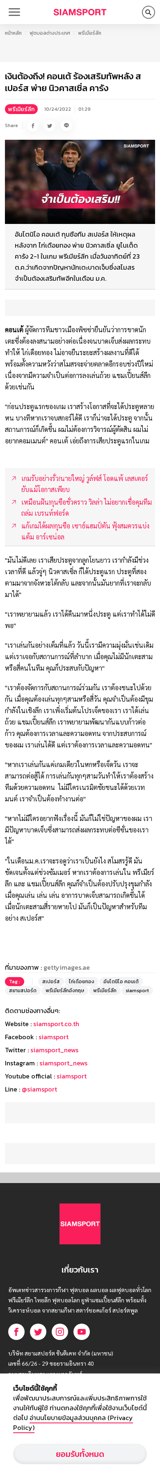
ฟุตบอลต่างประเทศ (50, 33)
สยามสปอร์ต (23, 990)
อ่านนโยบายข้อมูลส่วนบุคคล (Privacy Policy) (73, 1422)
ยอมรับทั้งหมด (80, 1454)
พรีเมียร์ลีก (89, 33)
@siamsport (39, 1089)
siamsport (137, 990)
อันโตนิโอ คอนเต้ (121, 981)
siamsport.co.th (56, 1024)
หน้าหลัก (13, 33)
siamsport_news (54, 1050)
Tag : (14, 981)
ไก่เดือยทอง (81, 981)
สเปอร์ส (51, 981)
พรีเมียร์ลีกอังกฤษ (65, 990)
